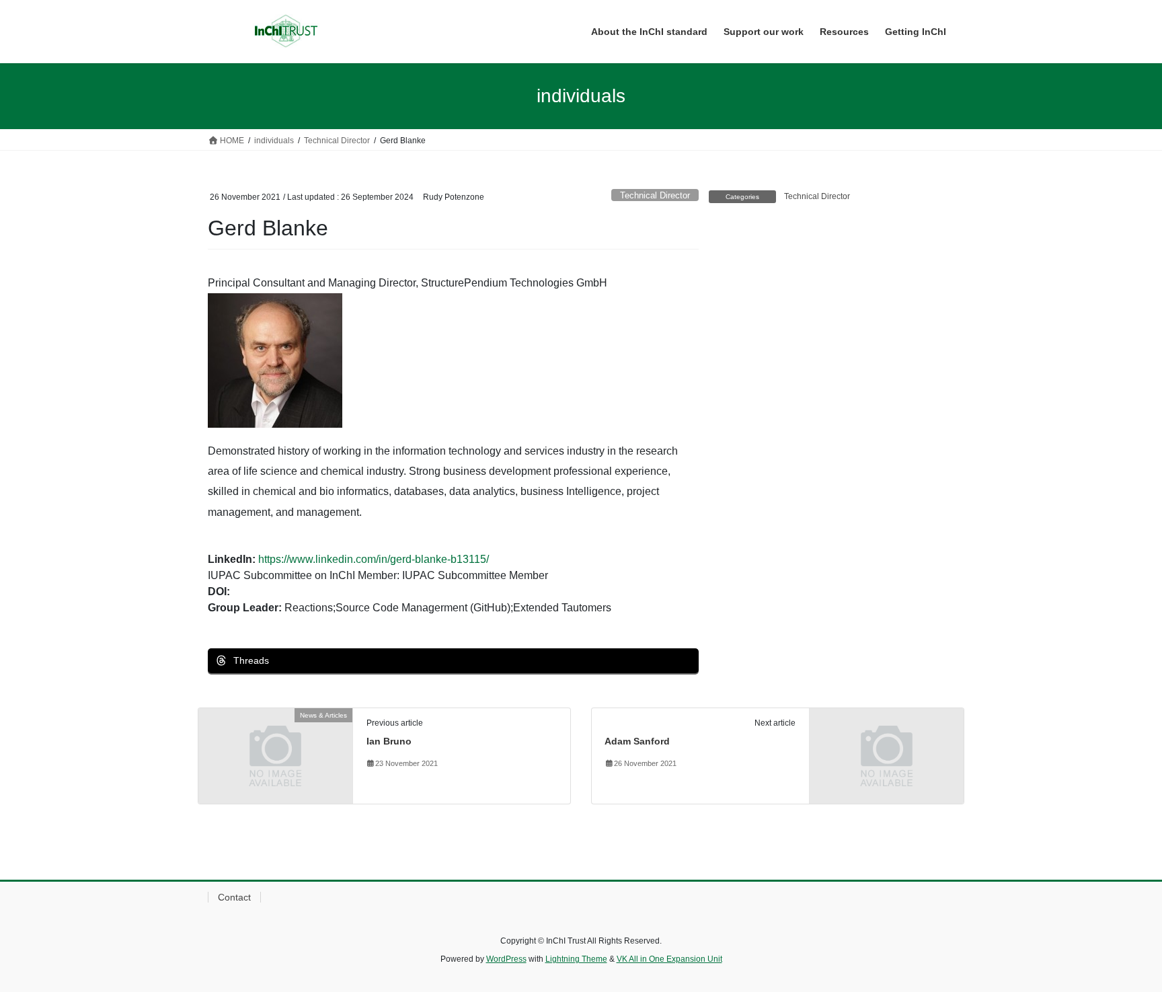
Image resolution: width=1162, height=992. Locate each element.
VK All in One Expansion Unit (669, 959)
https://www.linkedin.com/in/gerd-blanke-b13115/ (373, 559)
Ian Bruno (389, 741)
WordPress (506, 959)
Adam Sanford (637, 741)
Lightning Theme (576, 959)
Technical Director (655, 195)
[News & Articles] (275, 755)
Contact (234, 897)
